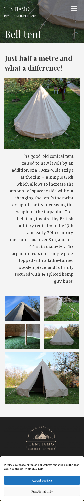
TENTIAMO (16, 8)
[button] (73, 9)
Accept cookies (42, 480)
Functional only (42, 491)
